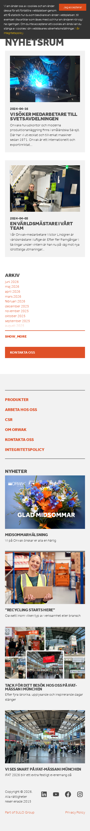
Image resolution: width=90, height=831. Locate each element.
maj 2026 (12, 286)
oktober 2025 (15, 316)
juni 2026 (12, 282)
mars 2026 (13, 296)
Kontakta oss (22, 352)
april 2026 (12, 291)
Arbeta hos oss (21, 409)
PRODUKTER (16, 399)
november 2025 (17, 311)
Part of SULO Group (19, 812)
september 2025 (17, 321)
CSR (8, 419)
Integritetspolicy (24, 449)
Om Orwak (15, 429)
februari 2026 (15, 301)
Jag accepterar (73, 7)
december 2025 (17, 306)
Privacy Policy (75, 812)
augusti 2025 (14, 326)
